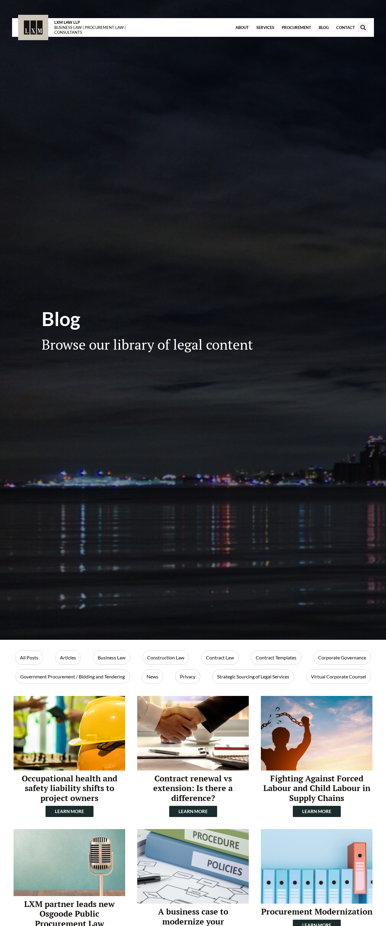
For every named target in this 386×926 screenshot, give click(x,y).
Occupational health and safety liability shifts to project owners (69, 788)
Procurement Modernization (316, 911)
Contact (345, 27)
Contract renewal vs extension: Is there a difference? (193, 788)
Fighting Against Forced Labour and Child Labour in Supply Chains (316, 788)
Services (265, 27)
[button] (363, 27)
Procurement (296, 27)
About (242, 27)
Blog (324, 27)
